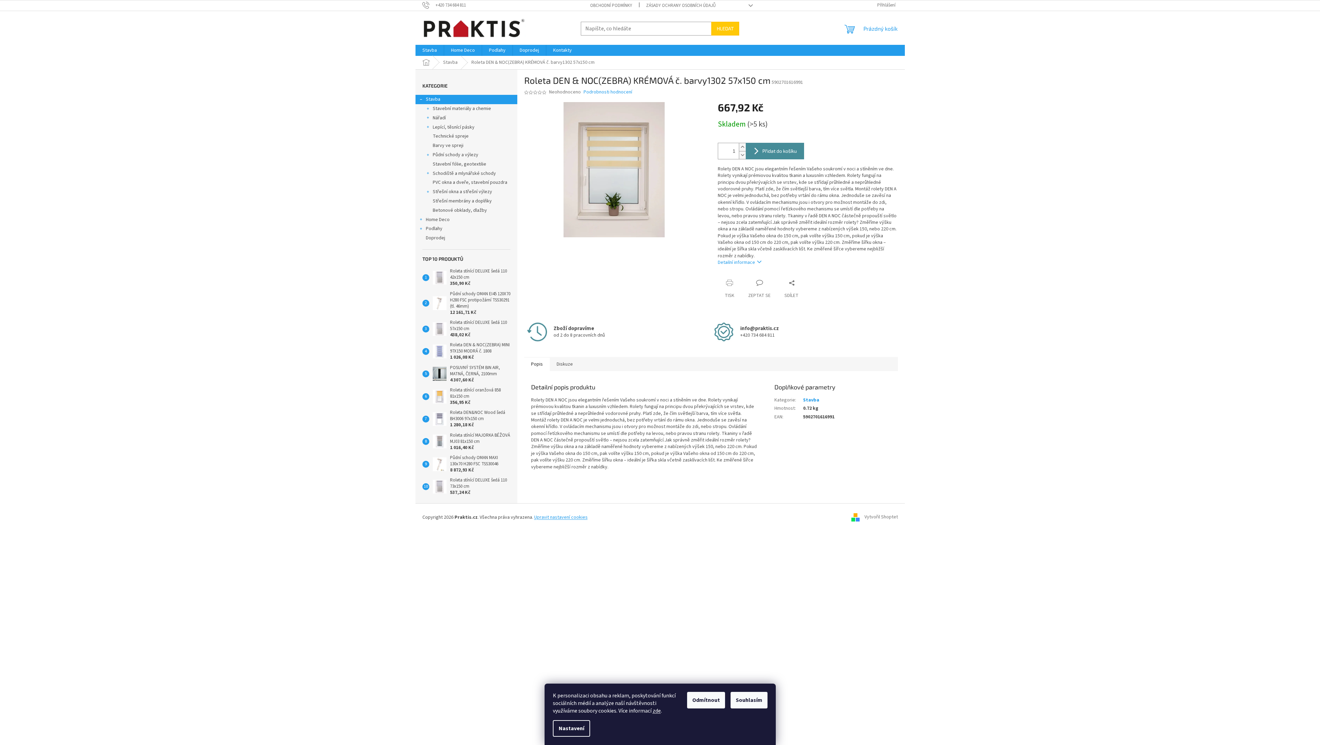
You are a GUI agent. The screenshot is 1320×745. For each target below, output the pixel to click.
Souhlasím (749, 700)
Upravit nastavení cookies (561, 517)
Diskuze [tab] (565, 364)
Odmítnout (706, 700)
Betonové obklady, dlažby (460, 210)
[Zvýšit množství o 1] (742, 147)
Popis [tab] (537, 364)
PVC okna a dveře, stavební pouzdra (470, 182)
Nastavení (571, 728)
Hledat (725, 28)
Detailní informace (736, 262)
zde (657, 711)
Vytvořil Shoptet (881, 517)
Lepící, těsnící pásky (454, 127)
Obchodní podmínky (611, 5)
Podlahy (434, 228)
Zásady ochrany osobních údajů (681, 5)
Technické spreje (451, 136)
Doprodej (435, 238)
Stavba (433, 99)
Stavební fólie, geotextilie (459, 164)
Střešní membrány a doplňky (462, 201)
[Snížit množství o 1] (742, 155)
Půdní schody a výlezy (455, 154)
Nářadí (439, 118)
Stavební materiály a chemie (462, 108)
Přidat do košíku (779, 151)
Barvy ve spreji (448, 145)
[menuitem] (429, 50)
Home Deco (438, 219)
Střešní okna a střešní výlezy (462, 191)
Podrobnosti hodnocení (608, 92)
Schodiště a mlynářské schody (464, 173)
